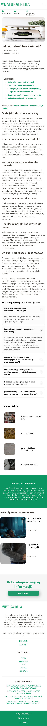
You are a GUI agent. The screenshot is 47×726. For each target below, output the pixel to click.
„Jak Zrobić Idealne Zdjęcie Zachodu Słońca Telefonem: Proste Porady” (23, 703)
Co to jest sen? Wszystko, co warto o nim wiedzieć (34, 520)
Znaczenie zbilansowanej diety (21, 85)
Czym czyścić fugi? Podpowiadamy (28, 449)
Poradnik (17, 13)
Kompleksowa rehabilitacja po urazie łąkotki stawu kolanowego (23, 687)
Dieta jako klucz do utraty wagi (21, 82)
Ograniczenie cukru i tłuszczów (21, 92)
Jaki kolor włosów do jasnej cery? (31, 418)
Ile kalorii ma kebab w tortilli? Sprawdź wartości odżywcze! (23, 697)
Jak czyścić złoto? (27, 433)
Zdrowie (23, 671)
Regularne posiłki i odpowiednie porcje (24, 95)
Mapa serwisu (23, 718)
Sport (23, 665)
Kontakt (23, 645)
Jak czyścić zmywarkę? (29, 465)
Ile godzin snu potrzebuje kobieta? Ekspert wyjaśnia (23, 692)
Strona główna (6, 13)
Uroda (24, 668)
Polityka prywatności (23, 714)
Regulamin (23, 723)
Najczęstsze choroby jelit (33, 545)
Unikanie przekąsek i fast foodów (22, 98)
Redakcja (23, 641)
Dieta (23, 658)
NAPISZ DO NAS (23, 593)
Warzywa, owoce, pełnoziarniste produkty (25, 89)
